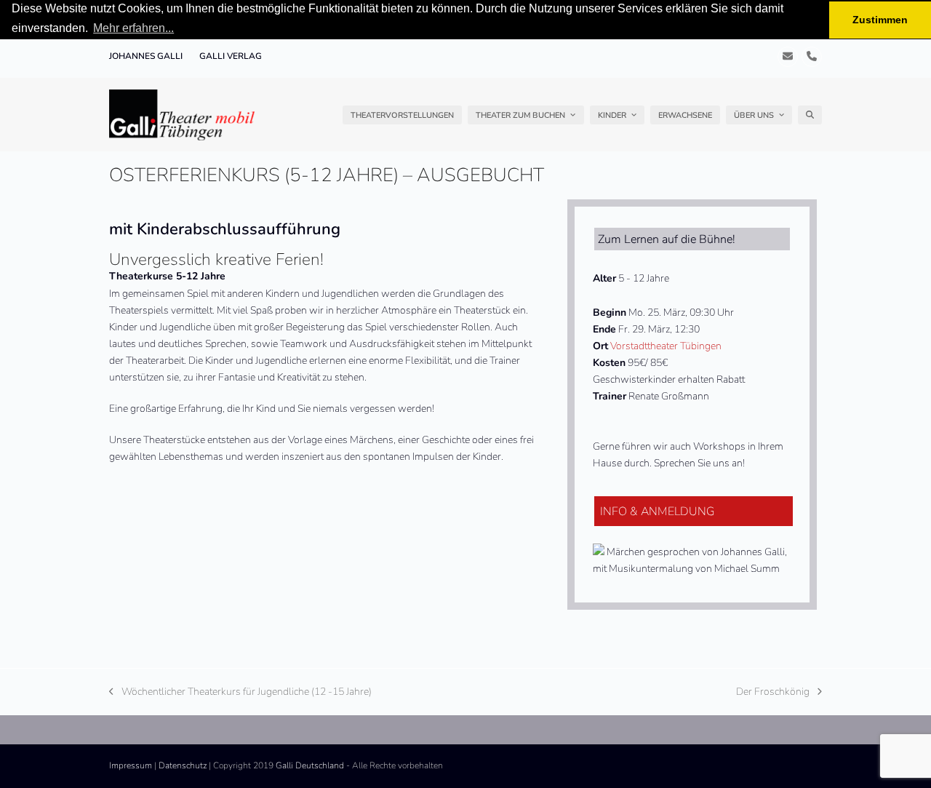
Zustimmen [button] (880, 19)
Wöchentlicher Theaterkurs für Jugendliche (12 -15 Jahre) (240, 692)
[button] (810, 115)
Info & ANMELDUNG (657, 512)
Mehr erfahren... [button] (133, 28)
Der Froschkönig (773, 692)
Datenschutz (183, 765)
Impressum (130, 765)
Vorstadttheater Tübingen (666, 346)
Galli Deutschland (310, 765)
